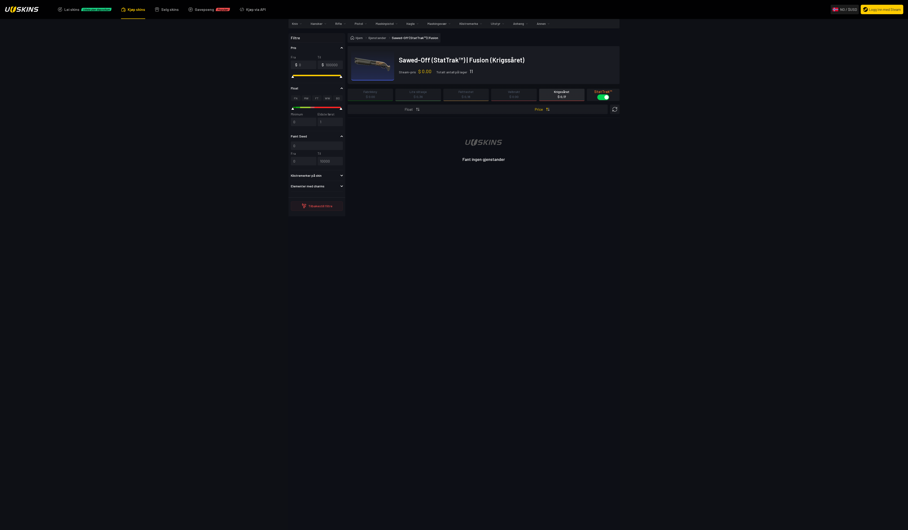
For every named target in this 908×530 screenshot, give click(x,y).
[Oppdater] (615, 100)
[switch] (603, 88)
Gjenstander (377, 28)
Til (319, 48)
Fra (293, 48)
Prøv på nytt (483, 201)
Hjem (359, 28)
